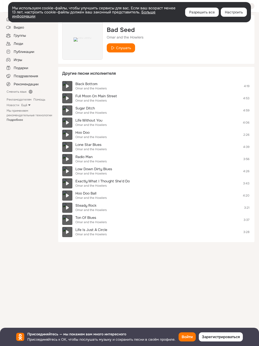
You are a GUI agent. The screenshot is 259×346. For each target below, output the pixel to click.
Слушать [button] (123, 48)
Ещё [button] (24, 105)
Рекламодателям (19, 100)
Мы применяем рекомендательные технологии (29, 115)
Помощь (39, 100)
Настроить (234, 12)
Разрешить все (202, 12)
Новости (13, 105)
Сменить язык (17, 92)
